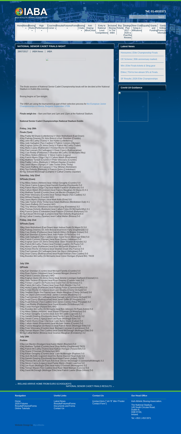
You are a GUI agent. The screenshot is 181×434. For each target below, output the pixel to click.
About (25, 26)
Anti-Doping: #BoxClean (90, 28)
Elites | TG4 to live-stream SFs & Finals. (139, 72)
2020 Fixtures (21, 403)
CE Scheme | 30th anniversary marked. (139, 59)
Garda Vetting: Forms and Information (163, 29)
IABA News (37, 51)
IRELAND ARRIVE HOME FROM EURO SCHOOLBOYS (43, 384)
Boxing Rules (32, 27)
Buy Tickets (120, 27)
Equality (145, 26)
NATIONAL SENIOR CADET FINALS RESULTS (90, 386)
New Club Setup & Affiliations (137, 28)
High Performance (41, 27)
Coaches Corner (52, 27)
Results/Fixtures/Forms (67, 26)
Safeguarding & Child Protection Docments (174, 29)
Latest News (59, 401)
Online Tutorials (22, 408)
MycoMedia (38, 425)
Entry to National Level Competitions (102, 29)
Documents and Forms (64, 406)
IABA (49, 51)
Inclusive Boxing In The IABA (112, 29)
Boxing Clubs (81, 27)
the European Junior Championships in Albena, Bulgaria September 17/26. (63, 105)
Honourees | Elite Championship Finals (139, 53)
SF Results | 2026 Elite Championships (139, 79)
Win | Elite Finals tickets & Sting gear (138, 66)
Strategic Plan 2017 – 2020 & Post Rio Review (127, 32)
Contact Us (59, 408)
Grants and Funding (153, 28)
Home (20, 26)
